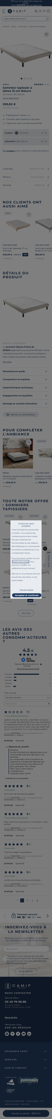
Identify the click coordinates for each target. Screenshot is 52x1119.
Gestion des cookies (20, 562)
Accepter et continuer (27, 595)
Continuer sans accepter (26, 524)
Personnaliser (27, 590)
